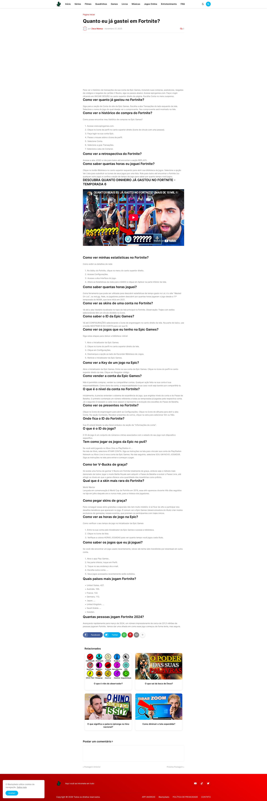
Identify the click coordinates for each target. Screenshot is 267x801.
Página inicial (89, 15)
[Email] (136, 635)
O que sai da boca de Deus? (159, 683)
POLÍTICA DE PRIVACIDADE (185, 797)
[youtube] (195, 783)
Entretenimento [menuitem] (169, 4)
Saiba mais (22, 787)
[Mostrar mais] (142, 635)
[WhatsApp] (124, 635)
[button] (203, 4)
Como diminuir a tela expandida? (158, 724)
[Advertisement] (133, 55)
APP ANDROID (148, 797)
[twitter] (208, 783)
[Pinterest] (130, 635)
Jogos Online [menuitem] (150, 4)
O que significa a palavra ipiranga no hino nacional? (108, 725)
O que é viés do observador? (108, 683)
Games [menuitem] (114, 4)
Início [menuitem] (68, 4)
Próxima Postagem (175, 767)
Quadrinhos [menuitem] (101, 4)
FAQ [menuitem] (183, 4)
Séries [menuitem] (78, 4)
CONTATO (206, 797)
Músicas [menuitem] (136, 4)
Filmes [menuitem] (88, 4)
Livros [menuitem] (125, 4)
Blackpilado (164, 797)
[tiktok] (201, 783)
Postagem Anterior (92, 767)
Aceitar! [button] (11, 793)
